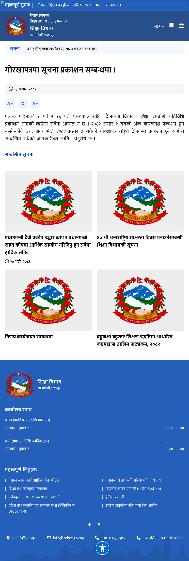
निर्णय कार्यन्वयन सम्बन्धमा (29, 337)
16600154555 (162, 538)
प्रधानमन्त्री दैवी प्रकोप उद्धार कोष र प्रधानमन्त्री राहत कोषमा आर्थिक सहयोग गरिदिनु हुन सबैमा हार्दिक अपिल (48, 245)
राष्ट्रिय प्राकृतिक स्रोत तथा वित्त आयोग (132, 505)
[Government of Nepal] (16, 26)
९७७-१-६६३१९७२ (113, 538)
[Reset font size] (23, 103)
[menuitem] (94, 428)
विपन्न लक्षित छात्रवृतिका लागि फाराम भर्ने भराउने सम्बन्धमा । (79, 5)
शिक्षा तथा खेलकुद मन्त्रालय (28, 489)
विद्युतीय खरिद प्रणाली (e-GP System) (133, 489)
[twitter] (99, 525)
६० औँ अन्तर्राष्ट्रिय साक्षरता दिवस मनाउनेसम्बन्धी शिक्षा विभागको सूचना (140, 241)
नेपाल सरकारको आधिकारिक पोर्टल (34, 480)
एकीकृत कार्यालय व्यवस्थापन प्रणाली (34, 497)
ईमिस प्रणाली (115, 497)
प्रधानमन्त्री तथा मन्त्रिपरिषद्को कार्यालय (133, 480)
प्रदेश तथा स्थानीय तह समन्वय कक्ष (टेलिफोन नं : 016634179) (42, 508)
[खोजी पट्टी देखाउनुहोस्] (171, 25)
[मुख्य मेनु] (181, 26)
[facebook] (89, 525)
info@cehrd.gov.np (68, 538)
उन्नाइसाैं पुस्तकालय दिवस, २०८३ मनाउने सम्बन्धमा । (63, 49)
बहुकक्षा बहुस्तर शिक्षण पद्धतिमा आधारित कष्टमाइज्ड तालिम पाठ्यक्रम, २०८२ (135, 340)
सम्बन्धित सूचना (19, 154)
